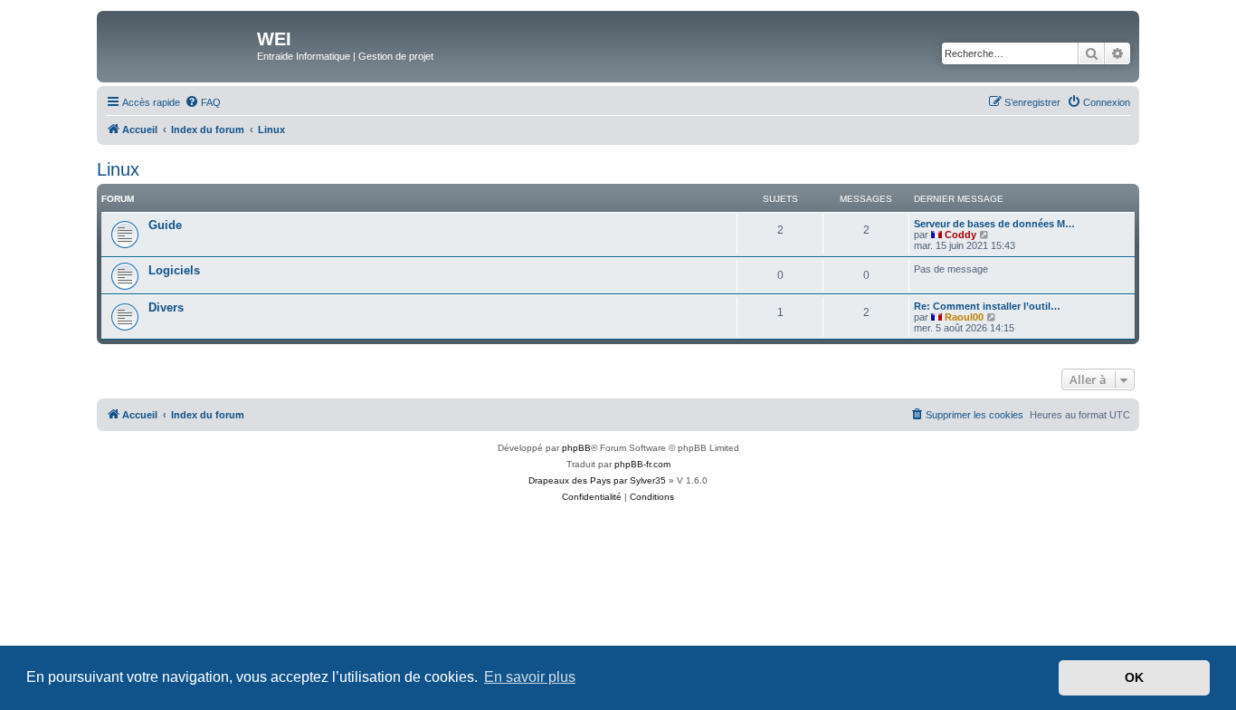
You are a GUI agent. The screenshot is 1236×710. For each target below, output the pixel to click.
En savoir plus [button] (529, 677)
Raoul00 (964, 317)
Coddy (960, 234)
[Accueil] (179, 44)
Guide (165, 225)
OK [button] (1134, 677)
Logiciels (174, 270)
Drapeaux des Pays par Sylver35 (597, 480)
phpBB (576, 448)
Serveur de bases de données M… (994, 223)
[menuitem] (203, 102)
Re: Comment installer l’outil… (987, 306)
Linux (118, 169)
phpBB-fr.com (642, 464)
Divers (166, 307)
